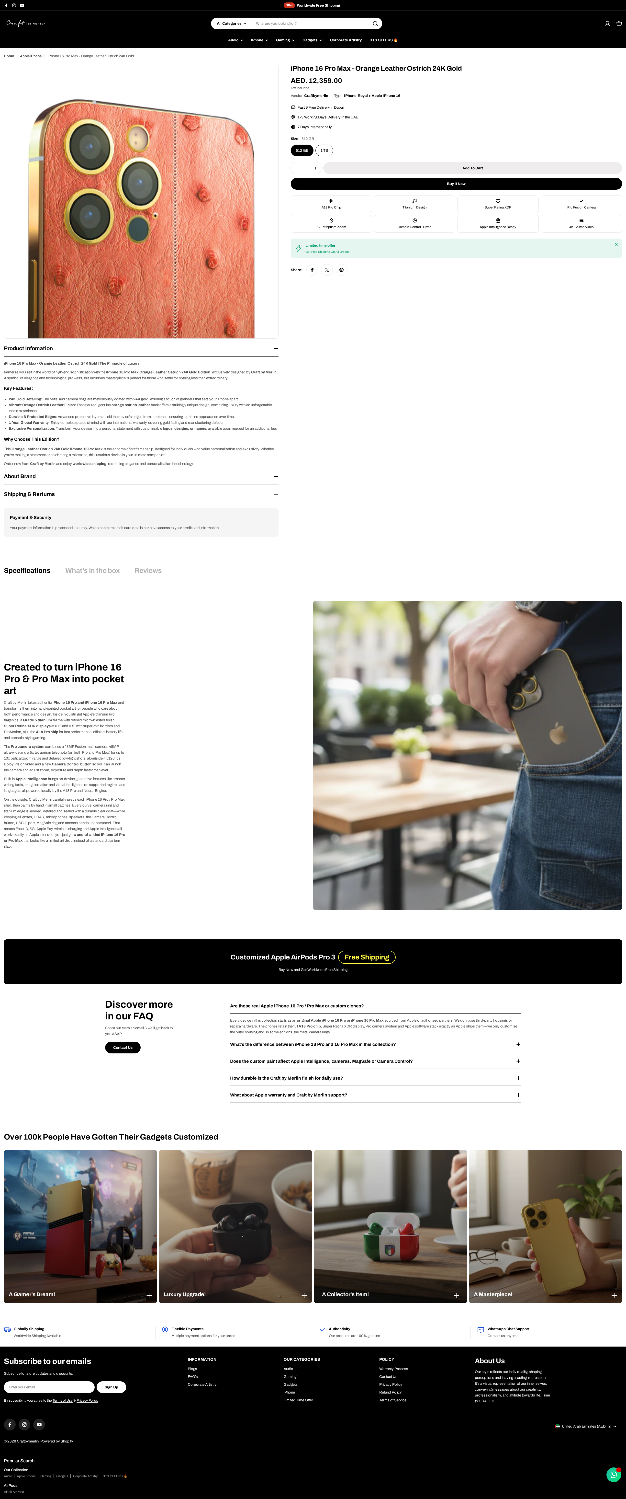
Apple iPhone (31, 56)
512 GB (302, 150)
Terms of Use (63, 1400)
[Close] (616, 244)
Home (9, 56)
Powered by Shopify (56, 1441)
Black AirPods (14, 1492)
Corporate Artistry (85, 1476)
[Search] (375, 23)
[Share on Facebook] (312, 270)
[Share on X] (327, 270)
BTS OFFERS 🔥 (115, 1476)
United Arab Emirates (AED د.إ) (586, 1426)
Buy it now (456, 184)
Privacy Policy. (87, 1400)
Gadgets (62, 1476)
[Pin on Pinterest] (341, 270)
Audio (8, 1476)
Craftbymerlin (316, 96)
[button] (80, 1294)
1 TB (324, 150)
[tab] (27, 572)
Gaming (45, 1476)
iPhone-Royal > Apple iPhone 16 (372, 96)
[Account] (607, 23)
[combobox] (296, 23)
